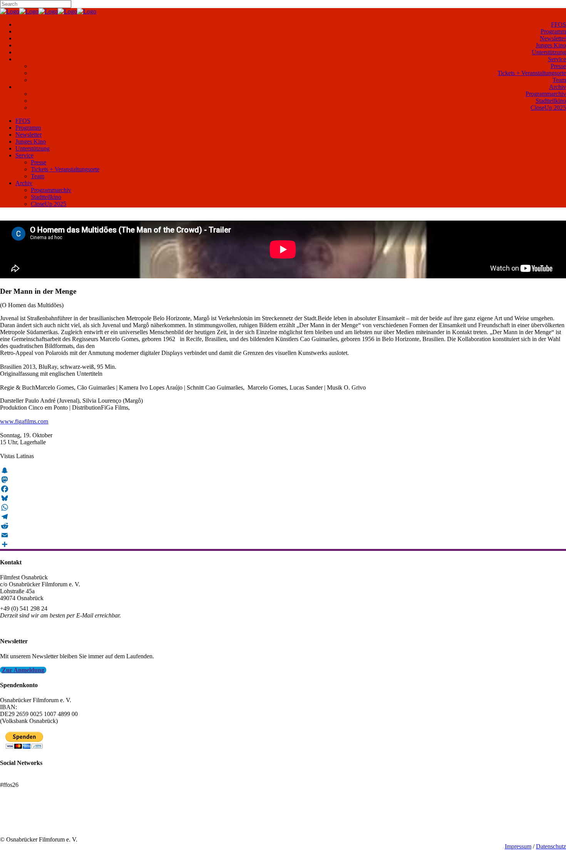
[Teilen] (283, 544)
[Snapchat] (283, 470)
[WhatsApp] (283, 507)
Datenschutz (551, 846)
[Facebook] (283, 489)
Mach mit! (12, 818)
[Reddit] (283, 525)
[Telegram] (283, 516)
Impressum (518, 846)
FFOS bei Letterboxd (26, 778)
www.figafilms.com (24, 421)
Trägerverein (15, 825)
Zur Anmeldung (23, 670)
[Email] (283, 535)
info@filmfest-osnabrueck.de (35, 625)
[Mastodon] (283, 479)
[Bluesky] (283, 498)
